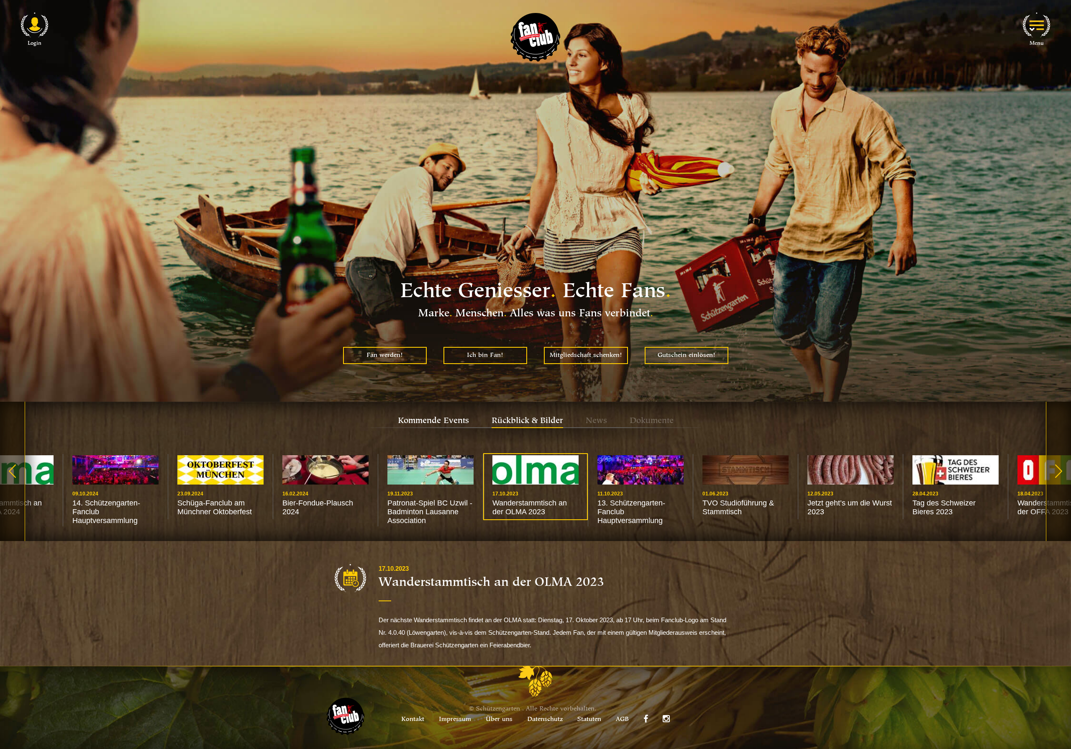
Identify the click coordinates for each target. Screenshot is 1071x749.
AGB (622, 719)
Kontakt (412, 719)
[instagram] (666, 719)
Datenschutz (545, 719)
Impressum (455, 719)
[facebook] (645, 719)
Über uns (499, 719)
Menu (1037, 43)
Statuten (589, 719)
